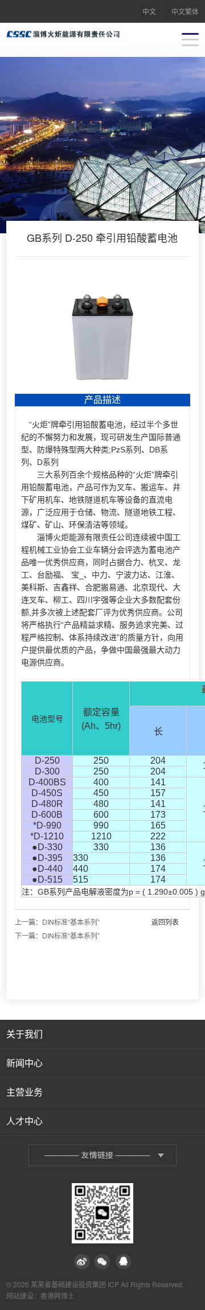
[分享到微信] (102, 1261)
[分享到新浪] (82, 1261)
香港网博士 (57, 1295)
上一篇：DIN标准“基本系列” (57, 921)
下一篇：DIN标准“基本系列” (57, 935)
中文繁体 (185, 11)
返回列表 (165, 921)
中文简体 (149, 14)
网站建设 (20, 1295)
